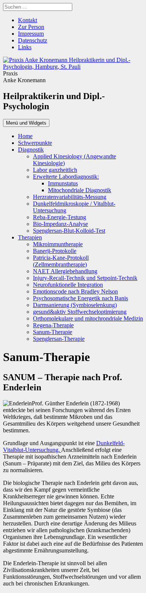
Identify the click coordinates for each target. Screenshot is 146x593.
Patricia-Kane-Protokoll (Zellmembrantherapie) (61, 261)
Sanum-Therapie (52, 332)
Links (24, 47)
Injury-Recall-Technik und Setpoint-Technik (85, 278)
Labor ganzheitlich (55, 170)
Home (25, 136)
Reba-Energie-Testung (59, 217)
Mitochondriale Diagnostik (79, 190)
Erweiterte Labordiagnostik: (66, 176)
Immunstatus (63, 183)
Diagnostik (31, 149)
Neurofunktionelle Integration (68, 284)
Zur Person (31, 27)
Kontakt (27, 20)
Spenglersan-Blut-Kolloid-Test (69, 230)
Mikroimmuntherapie (58, 244)
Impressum (31, 33)
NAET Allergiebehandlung (65, 271)
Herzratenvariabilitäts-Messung (69, 197)
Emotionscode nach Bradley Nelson (75, 291)
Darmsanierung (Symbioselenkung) (75, 305)
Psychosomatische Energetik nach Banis (80, 298)
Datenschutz (32, 40)
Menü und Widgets (26, 123)
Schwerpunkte (35, 143)
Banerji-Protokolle (54, 251)
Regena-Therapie (53, 325)
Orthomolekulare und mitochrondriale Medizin (88, 318)
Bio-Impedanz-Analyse (60, 224)
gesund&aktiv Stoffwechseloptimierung (80, 312)
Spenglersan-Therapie (59, 339)
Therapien (30, 237)
